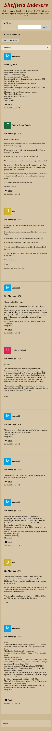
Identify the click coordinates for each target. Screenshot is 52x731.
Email (10, 105)
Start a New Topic (10, 40)
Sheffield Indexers (12, 34)
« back (5, 723)
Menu (8, 23)
